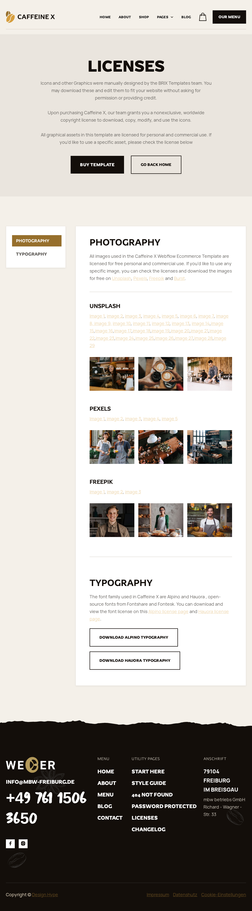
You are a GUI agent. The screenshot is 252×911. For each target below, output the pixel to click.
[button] (165, 17)
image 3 (133, 316)
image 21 (199, 331)
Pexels (140, 278)
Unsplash (121, 278)
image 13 (180, 323)
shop (144, 17)
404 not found (152, 794)
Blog (186, 17)
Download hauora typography (134, 660)
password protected (164, 806)
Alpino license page (168, 611)
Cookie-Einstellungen (223, 894)
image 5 (170, 316)
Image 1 (97, 316)
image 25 (144, 338)
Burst (179, 278)
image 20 (180, 331)
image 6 (188, 316)
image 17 (122, 331)
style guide (149, 783)
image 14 (201, 323)
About (125, 17)
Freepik (156, 278)
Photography (32, 241)
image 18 (141, 331)
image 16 (104, 331)
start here (148, 771)
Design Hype (45, 894)
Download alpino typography (133, 637)
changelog (148, 829)
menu (105, 794)
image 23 (105, 338)
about (106, 783)
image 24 (124, 338)
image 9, (103, 323)
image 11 (141, 323)
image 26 (164, 338)
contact (110, 817)
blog (104, 806)
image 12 (161, 323)
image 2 (115, 316)
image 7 (206, 316)
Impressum (158, 894)
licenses (145, 817)
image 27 (184, 338)
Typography (31, 254)
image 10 (122, 323)
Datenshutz (185, 894)
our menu (229, 16)
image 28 (203, 338)
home (105, 771)
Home (105, 17)
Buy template (97, 164)
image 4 (151, 316)
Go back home (156, 164)
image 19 (161, 331)
